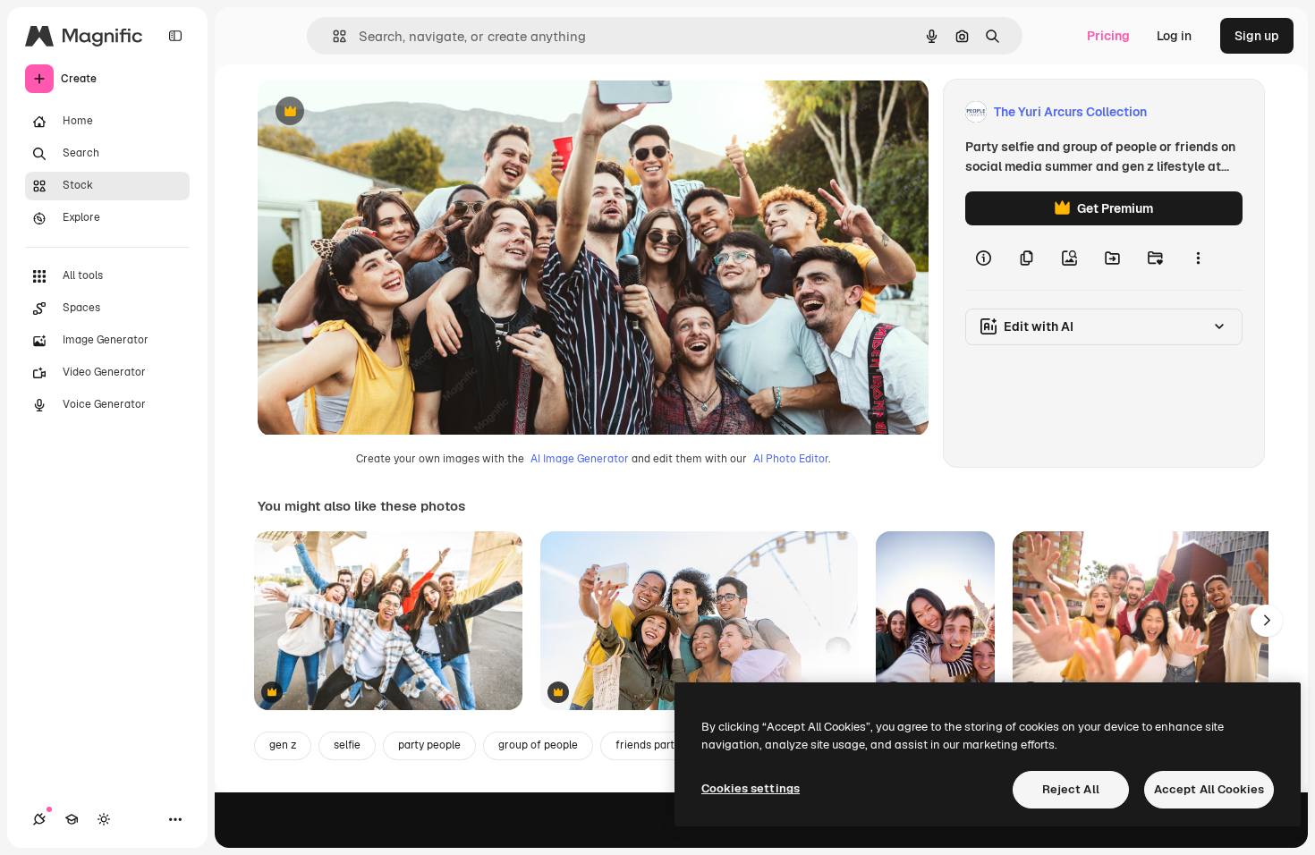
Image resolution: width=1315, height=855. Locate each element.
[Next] (1267, 620)
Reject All (1070, 789)
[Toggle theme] (103, 819)
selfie (347, 745)
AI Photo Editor (790, 459)
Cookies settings (750, 788)
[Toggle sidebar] (175, 35)
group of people (538, 745)
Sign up (1256, 36)
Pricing (1108, 36)
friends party (647, 745)
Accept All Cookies (1209, 789)
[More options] (1198, 257)
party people (429, 745)
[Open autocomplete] (332, 36)
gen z (282, 745)
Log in (1174, 36)
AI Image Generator (579, 459)
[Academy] (71, 819)
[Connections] (39, 819)
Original (372, 112)
